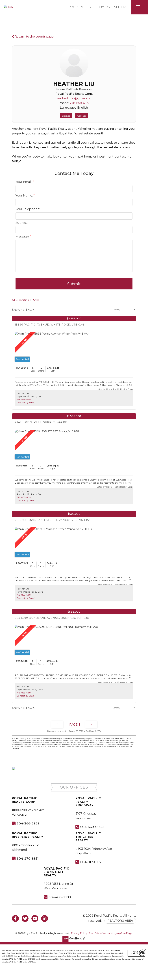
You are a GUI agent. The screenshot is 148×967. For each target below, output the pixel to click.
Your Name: (24, 195)
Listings (66, 115)
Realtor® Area (120, 920)
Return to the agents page (34, 36)
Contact (81, 115)
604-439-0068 (92, 827)
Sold (36, 300)
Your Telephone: (28, 209)
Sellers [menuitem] (120, 7)
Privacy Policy (79, 933)
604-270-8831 (28, 858)
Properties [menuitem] (78, 7)
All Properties (20, 300)
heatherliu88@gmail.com (74, 98)
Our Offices (74, 787)
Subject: (22, 222)
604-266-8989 (28, 823)
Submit (74, 284)
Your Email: (24, 182)
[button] (74, 787)
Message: (23, 236)
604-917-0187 (90, 862)
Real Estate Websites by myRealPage (110, 933)
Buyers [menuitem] (103, 7)
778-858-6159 (79, 103)
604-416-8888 (60, 897)
